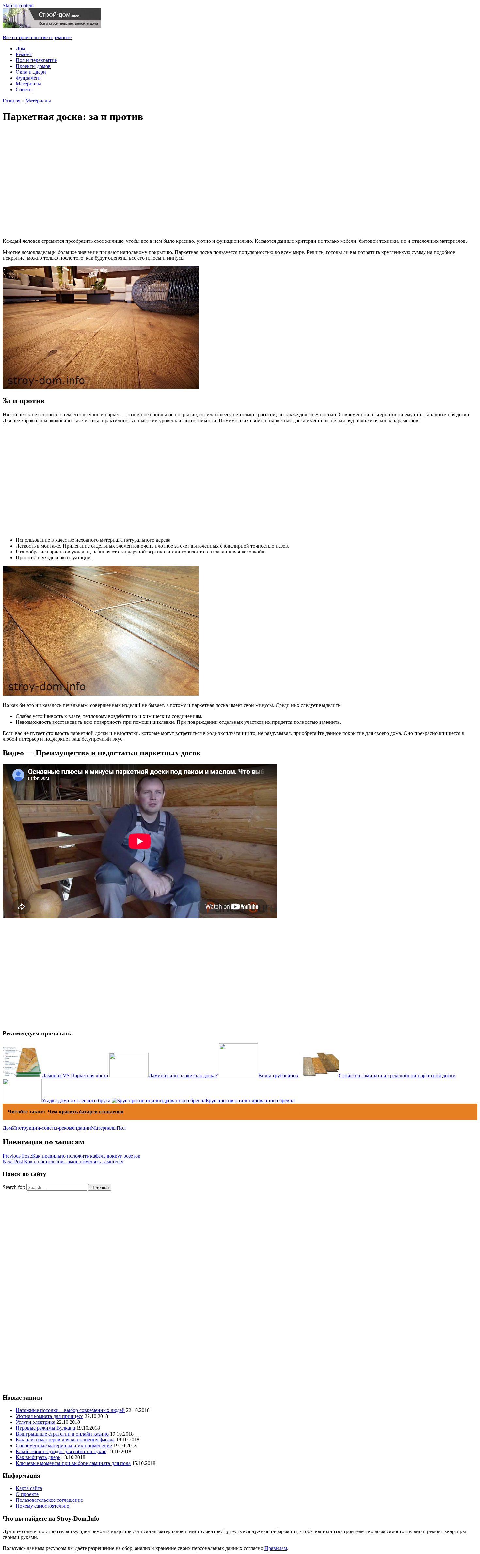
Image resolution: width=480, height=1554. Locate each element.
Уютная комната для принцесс (49, 1416)
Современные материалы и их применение (64, 1445)
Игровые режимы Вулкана (45, 1428)
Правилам (275, 1548)
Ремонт (24, 54)
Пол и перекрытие (36, 60)
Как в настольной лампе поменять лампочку (63, 1161)
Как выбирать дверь (38, 1457)
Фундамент (28, 78)
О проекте (27, 1494)
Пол (121, 1128)
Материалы (28, 83)
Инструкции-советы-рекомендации (51, 1128)
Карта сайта (29, 1488)
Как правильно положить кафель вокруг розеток (71, 1155)
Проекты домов (33, 66)
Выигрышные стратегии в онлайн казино (62, 1434)
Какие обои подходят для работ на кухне (61, 1451)
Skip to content (18, 5)
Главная (11, 100)
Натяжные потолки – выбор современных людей (70, 1410)
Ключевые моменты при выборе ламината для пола (73, 1463)
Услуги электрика (35, 1422)
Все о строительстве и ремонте (37, 37)
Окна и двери (31, 72)
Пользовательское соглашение (49, 1500)
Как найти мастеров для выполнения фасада (65, 1439)
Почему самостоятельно (42, 1506)
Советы (24, 89)
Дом (20, 48)
